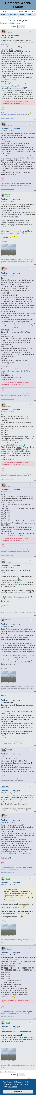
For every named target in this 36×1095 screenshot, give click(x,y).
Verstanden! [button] (18, 1091)
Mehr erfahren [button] (12, 1087)
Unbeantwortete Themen (6, 17)
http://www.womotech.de (7, 118)
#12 (2, 822)
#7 (1, 567)
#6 (1, 491)
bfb (6, 31)
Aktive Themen (18, 17)
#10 (2, 756)
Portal (9, 14)
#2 (1, 130)
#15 (2, 1029)
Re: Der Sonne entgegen (10, 128)
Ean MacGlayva (5, 786)
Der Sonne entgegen (18, 20)
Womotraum (8, 561)
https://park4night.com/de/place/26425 (13, 851)
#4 (1, 275)
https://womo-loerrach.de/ (18, 61)
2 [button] (19, 26)
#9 (1, 702)
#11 (2, 793)
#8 (1, 626)
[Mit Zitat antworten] (31, 31)
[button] (24, 26)
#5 (1, 411)
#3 (1, 201)
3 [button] (21, 26)
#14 (2, 955)
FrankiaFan (7, 194)
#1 (1, 38)
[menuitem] (5, 11)
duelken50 (3, 695)
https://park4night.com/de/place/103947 (14, 88)
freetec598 (9, 749)
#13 (2, 885)
